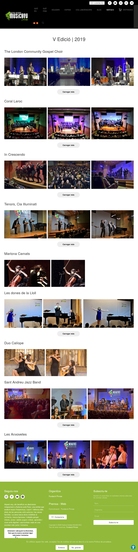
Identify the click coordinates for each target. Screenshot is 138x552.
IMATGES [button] (110, 10)
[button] (43, 23)
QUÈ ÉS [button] (36, 9)
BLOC (99, 10)
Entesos (61, 547)
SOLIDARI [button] (56, 10)
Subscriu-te (113, 522)
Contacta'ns (59, 517)
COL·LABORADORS (84, 10)
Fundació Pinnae (55, 496)
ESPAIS (68, 10)
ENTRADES (128, 10)
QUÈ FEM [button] (45, 9)
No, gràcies (76, 547)
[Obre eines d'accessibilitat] (133, 547)
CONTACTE (98, 3)
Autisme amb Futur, (24, 506)
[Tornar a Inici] (16, 16)
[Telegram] (132, 3)
